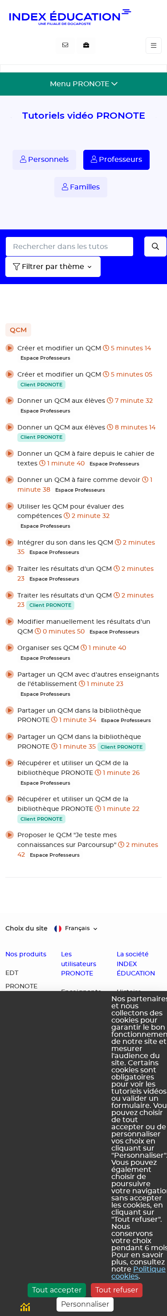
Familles (84, 187)
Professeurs (119, 159)
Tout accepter (56, 1290)
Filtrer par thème (53, 266)
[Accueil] (69, 17)
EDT (11, 973)
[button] (83, 353)
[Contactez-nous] (65, 45)
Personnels (47, 159)
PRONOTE (21, 986)
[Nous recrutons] (86, 45)
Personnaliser (85, 1304)
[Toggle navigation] (154, 45)
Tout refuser (116, 1290)
